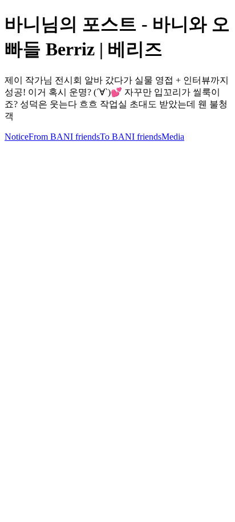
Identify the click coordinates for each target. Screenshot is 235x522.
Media (172, 136)
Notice (17, 136)
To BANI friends (130, 136)
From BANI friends (64, 136)
